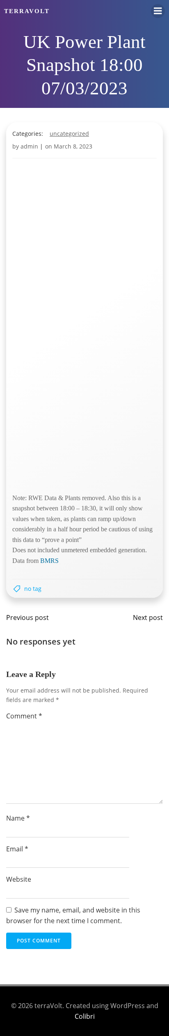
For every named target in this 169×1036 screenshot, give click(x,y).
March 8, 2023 (73, 146)
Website (18, 879)
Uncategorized (69, 133)
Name (18, 818)
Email (17, 848)
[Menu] (158, 11)
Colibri (85, 1016)
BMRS (49, 560)
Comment (24, 715)
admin (29, 146)
